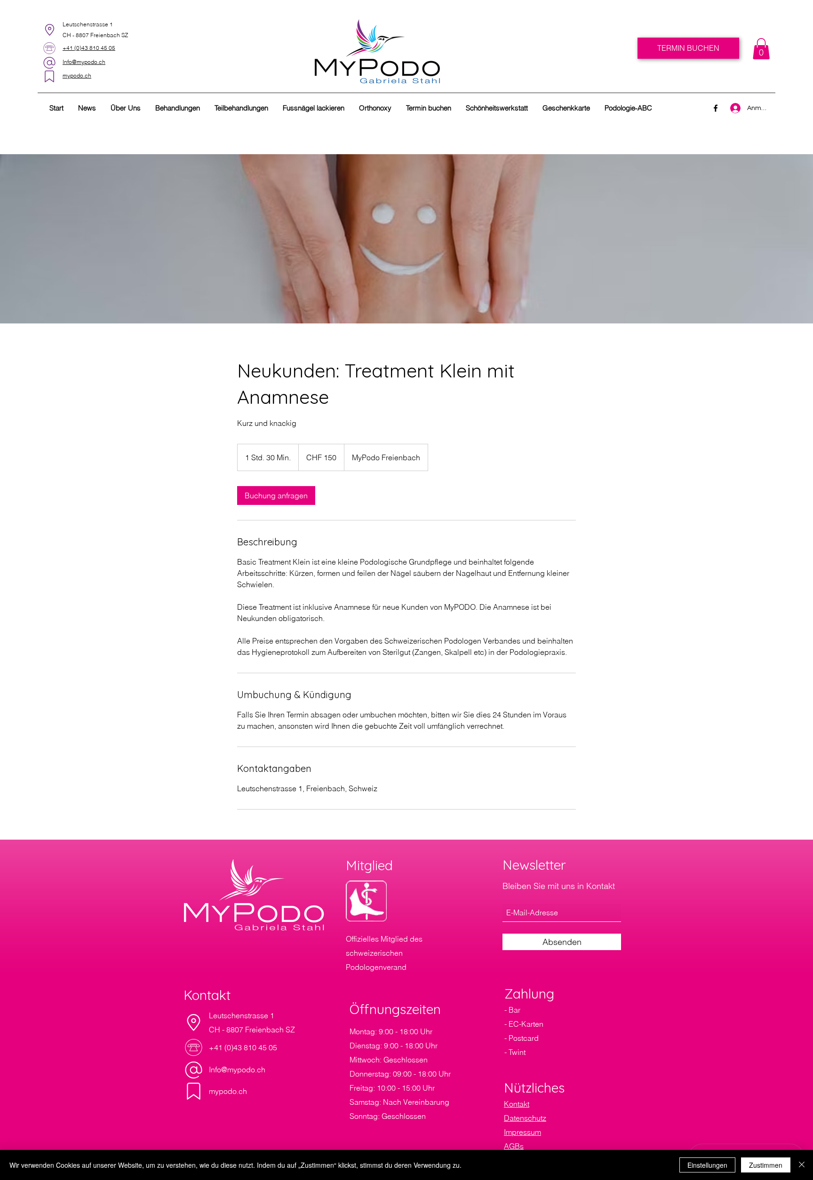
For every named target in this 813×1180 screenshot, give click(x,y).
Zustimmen (765, 1165)
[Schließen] (801, 1164)
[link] (761, 48)
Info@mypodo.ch (237, 1069)
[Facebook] (715, 108)
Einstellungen (707, 1165)
